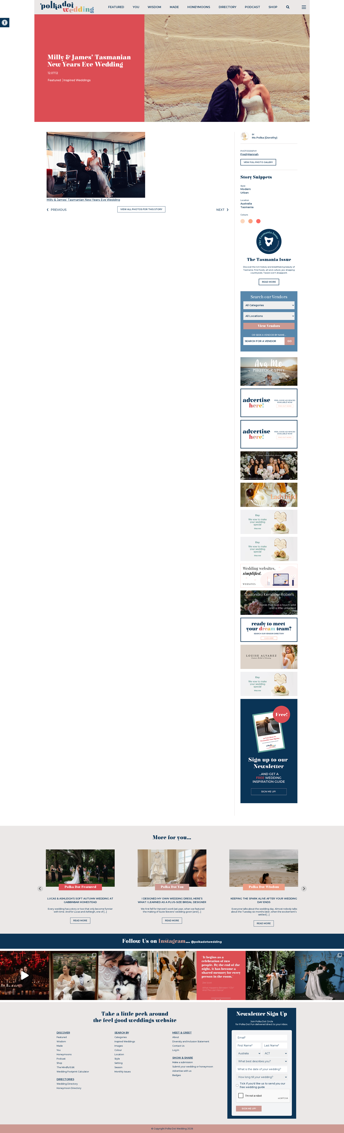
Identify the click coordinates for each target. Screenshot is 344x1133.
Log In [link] (175, 1050)
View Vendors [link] (269, 326)
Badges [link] (176, 1075)
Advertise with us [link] (181, 1071)
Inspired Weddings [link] (77, 80)
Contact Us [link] (178, 1045)
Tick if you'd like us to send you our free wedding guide (262, 1085)
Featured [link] (116, 7)
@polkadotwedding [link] (206, 942)
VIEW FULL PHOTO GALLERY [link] (258, 162)
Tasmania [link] (247, 207)
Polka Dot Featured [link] (80, 887)
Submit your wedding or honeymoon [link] (192, 1066)
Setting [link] (118, 1063)
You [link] (136, 7)
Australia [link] (246, 203)
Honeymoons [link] (198, 7)
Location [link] (119, 1054)
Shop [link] (273, 7)
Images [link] (118, 1045)
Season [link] (118, 1067)
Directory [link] (227, 7)
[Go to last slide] (40, 889)
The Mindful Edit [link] (66, 1067)
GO (289, 341)
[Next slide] (304, 889)
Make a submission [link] (182, 1062)
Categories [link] (120, 1037)
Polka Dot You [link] (172, 887)
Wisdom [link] (154, 7)
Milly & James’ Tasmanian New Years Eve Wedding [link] (83, 199)
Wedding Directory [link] (67, 1083)
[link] (4, 22)
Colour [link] (118, 1050)
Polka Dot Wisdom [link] (264, 887)
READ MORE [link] (269, 282)
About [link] (175, 1037)
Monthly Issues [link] (122, 1071)
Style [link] (117, 1058)
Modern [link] (245, 189)
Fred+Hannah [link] (249, 154)
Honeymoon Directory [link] (69, 1088)
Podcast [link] (252, 7)
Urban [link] (244, 192)
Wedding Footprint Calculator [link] (73, 1071)
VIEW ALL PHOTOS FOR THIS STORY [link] (141, 209)
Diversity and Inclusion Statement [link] (190, 1041)
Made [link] (174, 7)
